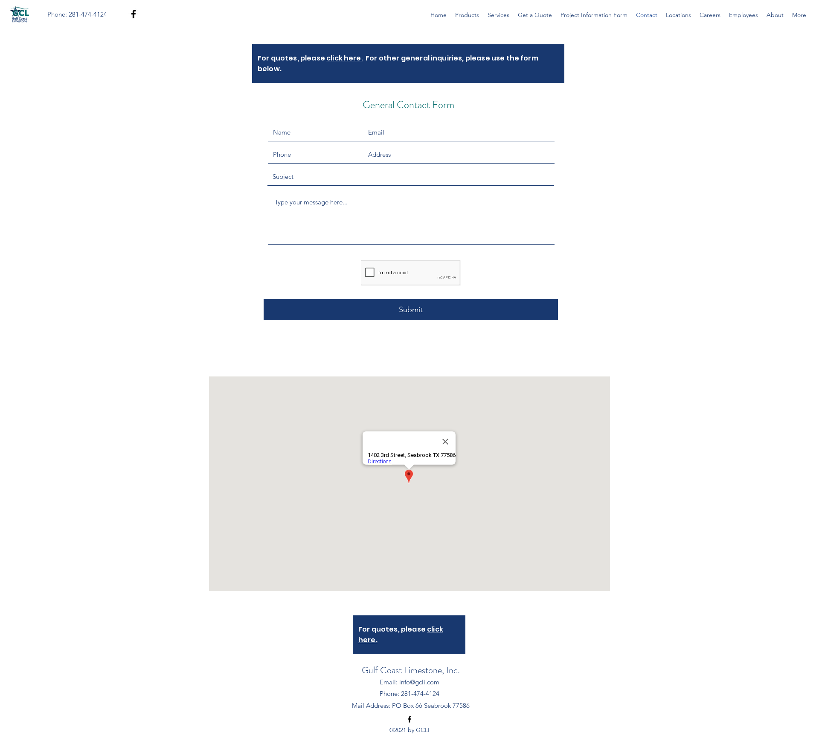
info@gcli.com (419, 682)
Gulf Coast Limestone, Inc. (411, 670)
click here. (344, 58)
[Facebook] (133, 14)
